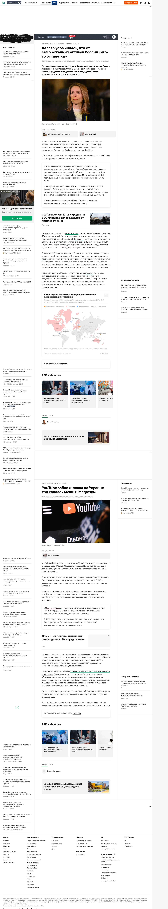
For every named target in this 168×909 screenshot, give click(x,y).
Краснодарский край (34, 859)
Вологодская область (34, 854)
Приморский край (33, 887)
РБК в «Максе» (51, 375)
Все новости (9, 48)
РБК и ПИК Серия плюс (10, 384)
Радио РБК (12, 3)
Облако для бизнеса (107, 857)
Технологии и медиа (9, 452)
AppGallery (128, 846)
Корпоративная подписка (84, 846)
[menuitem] (30, 2)
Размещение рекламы (108, 849)
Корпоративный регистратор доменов (110, 860)
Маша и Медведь (53, 607)
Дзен (53, 849)
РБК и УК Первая (8, 275)
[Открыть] (17, 3)
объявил (79, 238)
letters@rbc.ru (21, 903)
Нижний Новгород (33, 862)
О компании (104, 840)
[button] (140, 2)
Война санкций (47, 483)
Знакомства (104, 870)
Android (127, 843)
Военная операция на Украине (53, 43)
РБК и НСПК (7, 155)
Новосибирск (31, 846)
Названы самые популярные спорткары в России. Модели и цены (135, 53)
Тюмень (29, 873)
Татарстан (30, 870)
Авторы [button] (45, 415)
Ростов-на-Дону (32, 868)
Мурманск (30, 884)
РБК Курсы (104, 878)
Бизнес (5, 176)
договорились (71, 232)
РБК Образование (8, 862)
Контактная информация (108, 843)
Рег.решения (105, 867)
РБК (43, 646)
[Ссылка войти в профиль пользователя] (149, 2)
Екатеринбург (31, 843)
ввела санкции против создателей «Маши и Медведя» (76, 672)
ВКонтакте (55, 840)
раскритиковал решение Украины (58, 693)
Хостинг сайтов (106, 864)
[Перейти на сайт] (17, 39)
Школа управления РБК (108, 880)
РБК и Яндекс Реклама (10, 761)
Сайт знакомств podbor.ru (109, 872)
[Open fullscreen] (106, 295)
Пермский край (32, 865)
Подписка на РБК (81, 843)
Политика (6, 56)
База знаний (7, 859)
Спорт (5, 232)
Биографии (6, 857)
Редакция (104, 846)
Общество (6, 66)
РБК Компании (7, 442)
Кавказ (29, 879)
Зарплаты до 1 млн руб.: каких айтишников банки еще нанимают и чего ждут (133, 65)
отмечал (89, 272)
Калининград (31, 857)
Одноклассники (57, 843)
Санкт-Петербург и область (36, 840)
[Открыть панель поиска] (145, 2)
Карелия (30, 881)
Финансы (6, 242)
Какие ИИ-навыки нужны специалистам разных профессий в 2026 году (135, 489)
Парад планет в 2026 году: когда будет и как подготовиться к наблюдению (134, 43)
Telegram (62, 364)
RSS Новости (80, 854)
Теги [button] (51, 415)
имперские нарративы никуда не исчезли (62, 665)
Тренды (123, 47)
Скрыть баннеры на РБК (84, 840)
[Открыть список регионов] (140, 2)
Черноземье (31, 876)
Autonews (124, 57)
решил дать (65, 244)
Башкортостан (32, 851)
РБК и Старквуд (8, 462)
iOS (126, 840)
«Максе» (77, 712)
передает (80, 149)
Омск (29, 849)
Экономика (6, 843)
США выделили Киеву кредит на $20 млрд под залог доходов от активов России (63, 217)
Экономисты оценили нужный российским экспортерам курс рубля (134, 509)
